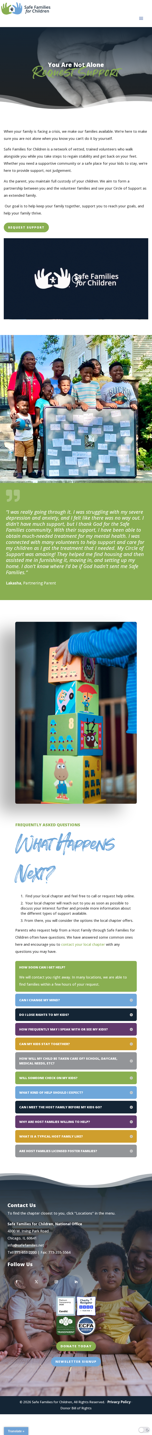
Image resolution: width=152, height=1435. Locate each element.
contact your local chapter (83, 944)
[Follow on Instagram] (56, 1282)
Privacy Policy (119, 1402)
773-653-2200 (25, 1252)
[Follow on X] (36, 1282)
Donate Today (76, 1346)
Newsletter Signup (76, 1361)
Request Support (26, 227)
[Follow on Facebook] (17, 1282)
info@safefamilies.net (26, 1245)
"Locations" (84, 1213)
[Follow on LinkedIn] (76, 1282)
